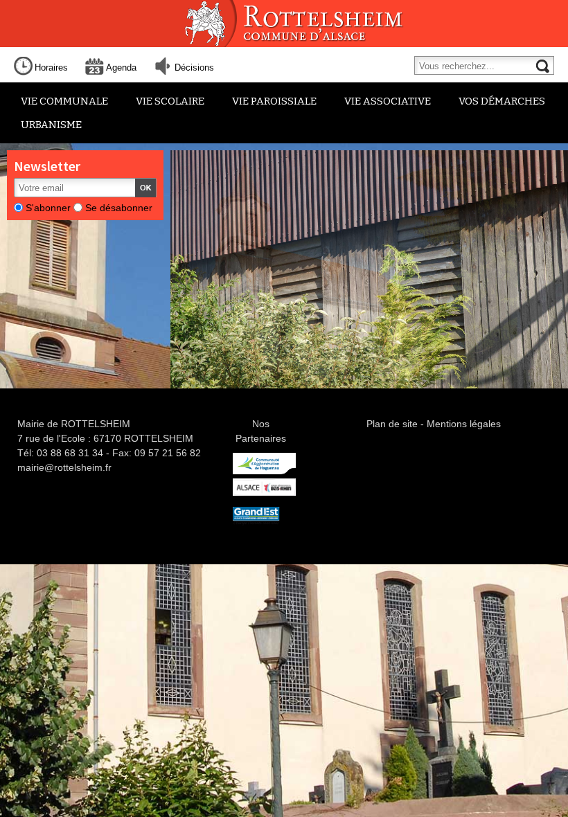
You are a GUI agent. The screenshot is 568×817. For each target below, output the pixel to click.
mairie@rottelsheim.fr (64, 467)
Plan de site (392, 423)
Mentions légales (464, 423)
